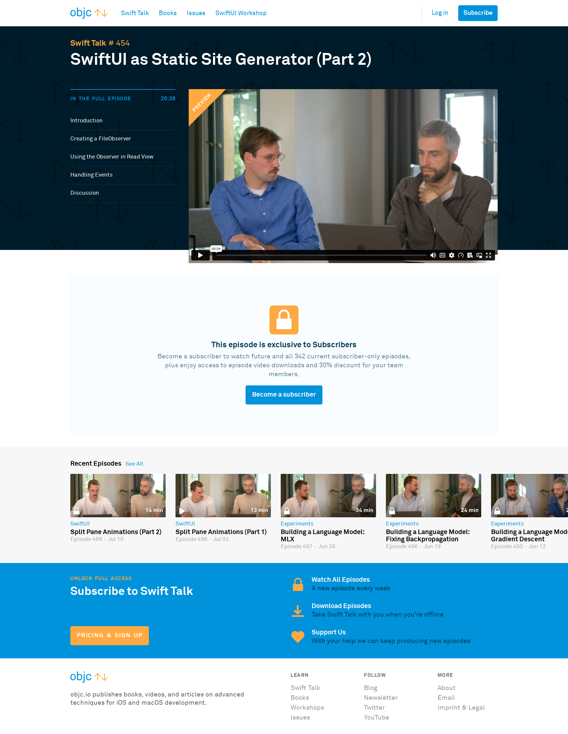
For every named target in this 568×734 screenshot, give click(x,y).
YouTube (376, 717)
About (447, 688)
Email (446, 698)
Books (300, 698)
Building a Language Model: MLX (322, 536)
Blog (370, 688)
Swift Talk (88, 43)
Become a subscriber (284, 394)
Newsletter (381, 698)
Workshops (307, 707)
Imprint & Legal (461, 707)
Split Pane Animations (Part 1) (221, 532)
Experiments (297, 524)
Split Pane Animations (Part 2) (116, 532)
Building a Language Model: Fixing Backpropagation (427, 536)
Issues (300, 717)
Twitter (374, 707)
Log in (440, 13)
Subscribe (478, 13)
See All (134, 464)
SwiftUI (80, 524)
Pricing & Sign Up (109, 636)
